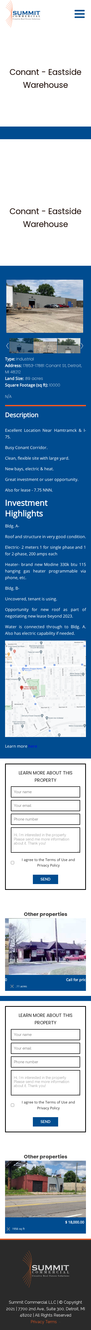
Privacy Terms (45, 1321)
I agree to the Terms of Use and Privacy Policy (48, 862)
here (33, 746)
